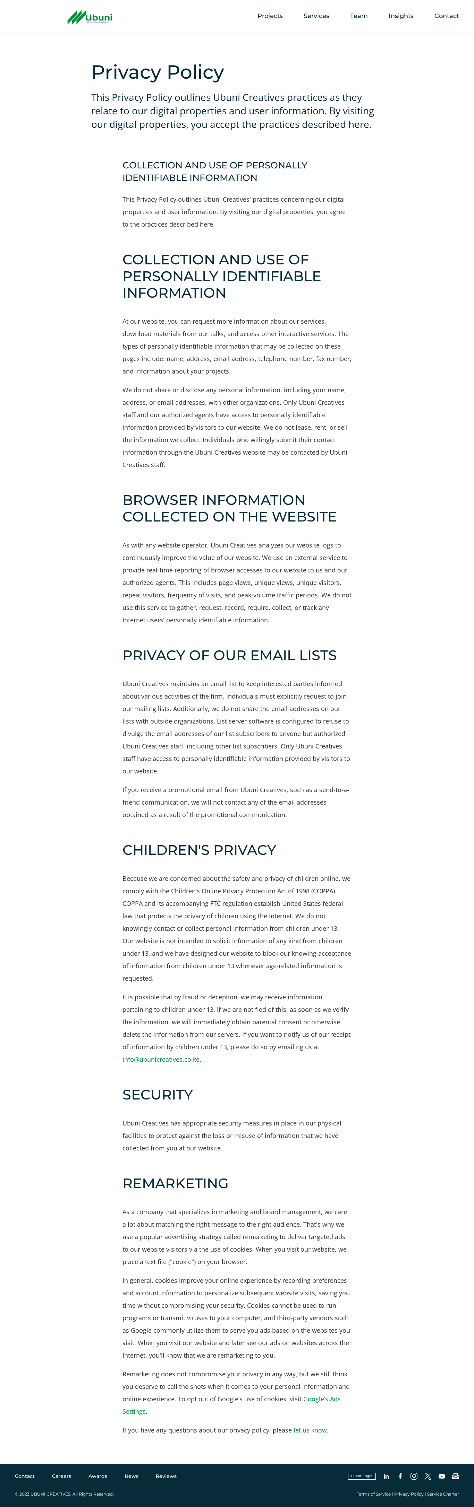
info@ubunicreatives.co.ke (161, 1059)
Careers (61, 1476)
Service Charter (443, 1494)
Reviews (166, 1476)
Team (359, 16)
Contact (446, 16)
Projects (270, 16)
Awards (97, 1476)
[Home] (67, 24)
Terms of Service (374, 1494)
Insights (401, 16)
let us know (310, 1430)
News (131, 1476)
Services (316, 16)
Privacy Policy (409, 1494)
